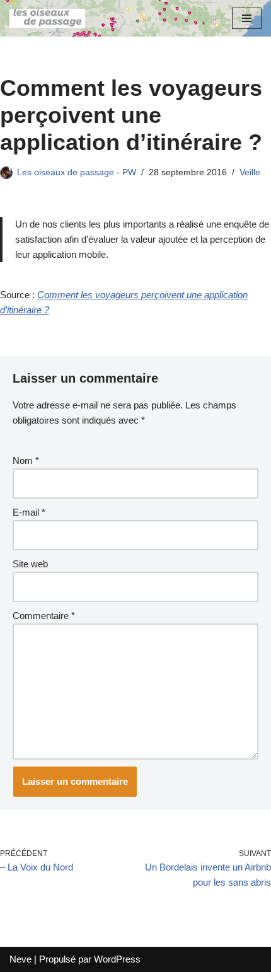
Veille (249, 172)
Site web (30, 563)
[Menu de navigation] (247, 18)
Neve (20, 959)
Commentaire (44, 615)
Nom (26, 460)
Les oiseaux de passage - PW (76, 172)
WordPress (117, 959)
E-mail (29, 512)
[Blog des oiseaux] (47, 18)
